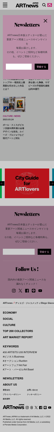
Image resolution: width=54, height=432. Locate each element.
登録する (41, 66)
